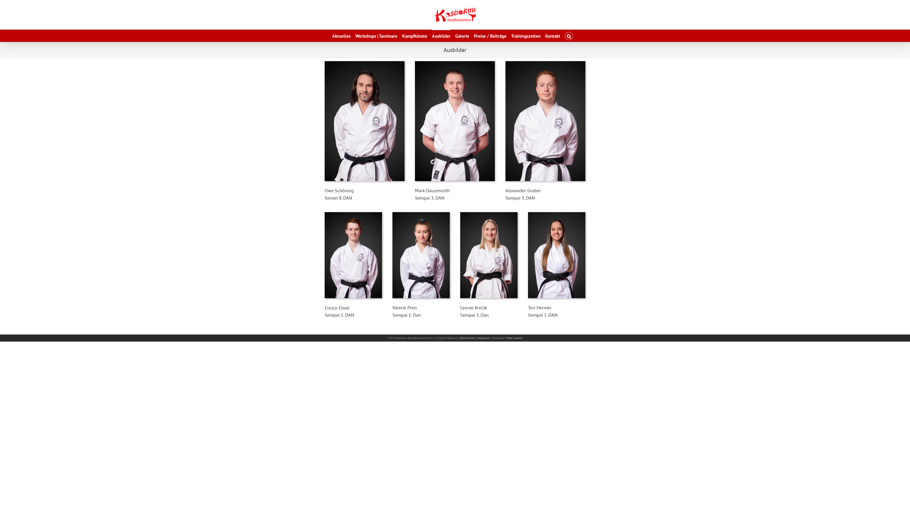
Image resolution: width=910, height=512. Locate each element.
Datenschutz (467, 338)
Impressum (483, 338)
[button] (569, 36)
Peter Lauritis (514, 338)
